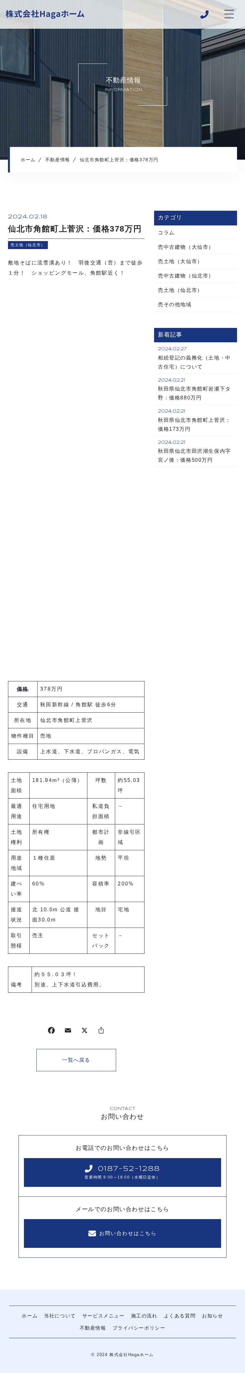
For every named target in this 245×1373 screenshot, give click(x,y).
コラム (166, 232)
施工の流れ (144, 1315)
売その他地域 (175, 304)
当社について (60, 1315)
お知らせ (212, 1315)
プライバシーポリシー (139, 1328)
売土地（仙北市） (28, 245)
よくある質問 (180, 1315)
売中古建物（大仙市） (186, 247)
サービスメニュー (103, 1315)
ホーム (30, 1315)
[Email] (68, 1032)
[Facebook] (51, 1032)
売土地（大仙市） (180, 261)
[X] (84, 1032)
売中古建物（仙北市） (186, 275)
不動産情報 (93, 1328)
